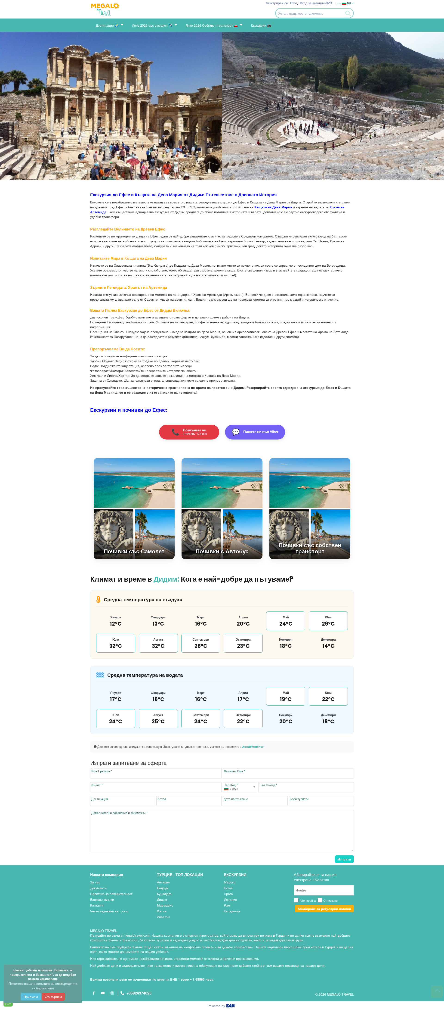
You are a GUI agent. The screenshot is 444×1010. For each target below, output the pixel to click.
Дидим (162, 899)
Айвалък (163, 916)
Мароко (229, 882)
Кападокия (232, 911)
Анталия (163, 882)
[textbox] (240, 788)
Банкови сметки (102, 899)
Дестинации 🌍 (107, 25)
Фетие (161, 911)
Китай (228, 887)
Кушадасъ (164, 893)
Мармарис (165, 905)
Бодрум (163, 887)
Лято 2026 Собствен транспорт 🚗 (212, 25)
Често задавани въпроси (109, 911)
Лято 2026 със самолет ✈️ (152, 25)
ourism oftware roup (231, 1006)
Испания (230, 899)
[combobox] (240, 787)
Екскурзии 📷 (261, 25)
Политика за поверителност (111, 893)
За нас (95, 882)
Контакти (97, 905)
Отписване (330, 900)
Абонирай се (308, 900)
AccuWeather (253, 747)
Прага (228, 893)
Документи (98, 887)
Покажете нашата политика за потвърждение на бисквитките (43, 985)
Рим (227, 905)
